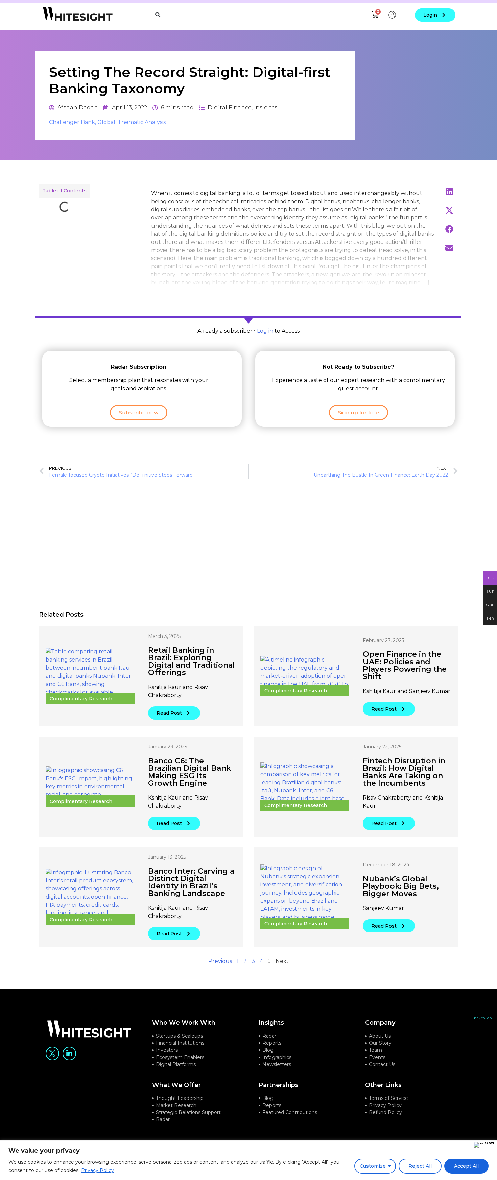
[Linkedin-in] (69, 1053)
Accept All (466, 1166)
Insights (265, 107)
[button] (158, 15)
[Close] (484, 1145)
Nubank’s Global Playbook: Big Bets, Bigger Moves (401, 886)
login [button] (430, 15)
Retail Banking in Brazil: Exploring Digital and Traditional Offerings (191, 661)
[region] (248, 1160)
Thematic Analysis (142, 122)
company (380, 1022)
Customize (373, 1166)
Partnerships (279, 1085)
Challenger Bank (72, 122)
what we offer (176, 1085)
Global (106, 122)
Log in (265, 331)
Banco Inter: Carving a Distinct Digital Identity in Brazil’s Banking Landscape (191, 882)
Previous (220, 961)
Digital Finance (230, 107)
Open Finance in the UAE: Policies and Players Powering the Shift (405, 665)
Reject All (420, 1166)
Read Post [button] (169, 713)
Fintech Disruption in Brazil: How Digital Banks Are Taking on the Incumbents (404, 772)
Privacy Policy (97, 1170)
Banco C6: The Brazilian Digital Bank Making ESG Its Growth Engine (189, 772)
